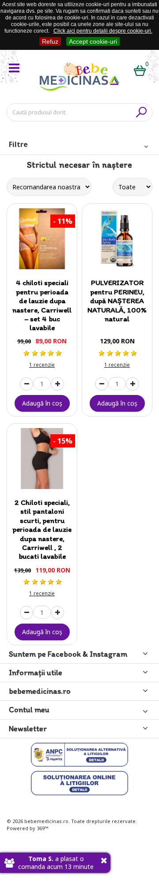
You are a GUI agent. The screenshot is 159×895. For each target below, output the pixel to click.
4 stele (50, 353)
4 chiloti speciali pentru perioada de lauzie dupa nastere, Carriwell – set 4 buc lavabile (42, 305)
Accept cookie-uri (93, 41)
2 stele (34, 353)
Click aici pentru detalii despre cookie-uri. (102, 31)
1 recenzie (42, 365)
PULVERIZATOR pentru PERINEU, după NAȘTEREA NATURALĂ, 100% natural (117, 300)
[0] (140, 72)
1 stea (26, 353)
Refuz (50, 41)
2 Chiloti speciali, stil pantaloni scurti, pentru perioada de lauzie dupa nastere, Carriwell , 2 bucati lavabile (42, 529)
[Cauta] (141, 112)
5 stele (58, 353)
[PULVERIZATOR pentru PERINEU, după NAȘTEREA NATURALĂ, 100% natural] (117, 238)
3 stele (42, 353)
